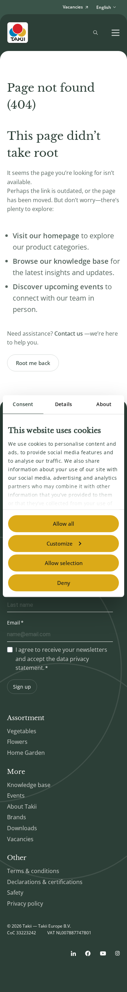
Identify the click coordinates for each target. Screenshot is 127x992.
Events (16, 795)
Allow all (63, 523)
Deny (63, 582)
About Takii (22, 806)
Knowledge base (28, 785)
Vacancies (20, 839)
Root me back (33, 362)
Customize (60, 543)
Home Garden (26, 753)
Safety (15, 892)
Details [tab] (63, 404)
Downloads (22, 828)
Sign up (22, 686)
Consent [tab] (23, 404)
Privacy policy (25, 903)
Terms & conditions (33, 871)
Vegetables (21, 731)
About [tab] (103, 404)
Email (13, 622)
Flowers (17, 742)
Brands (16, 817)
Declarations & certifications (45, 882)
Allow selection (64, 562)
